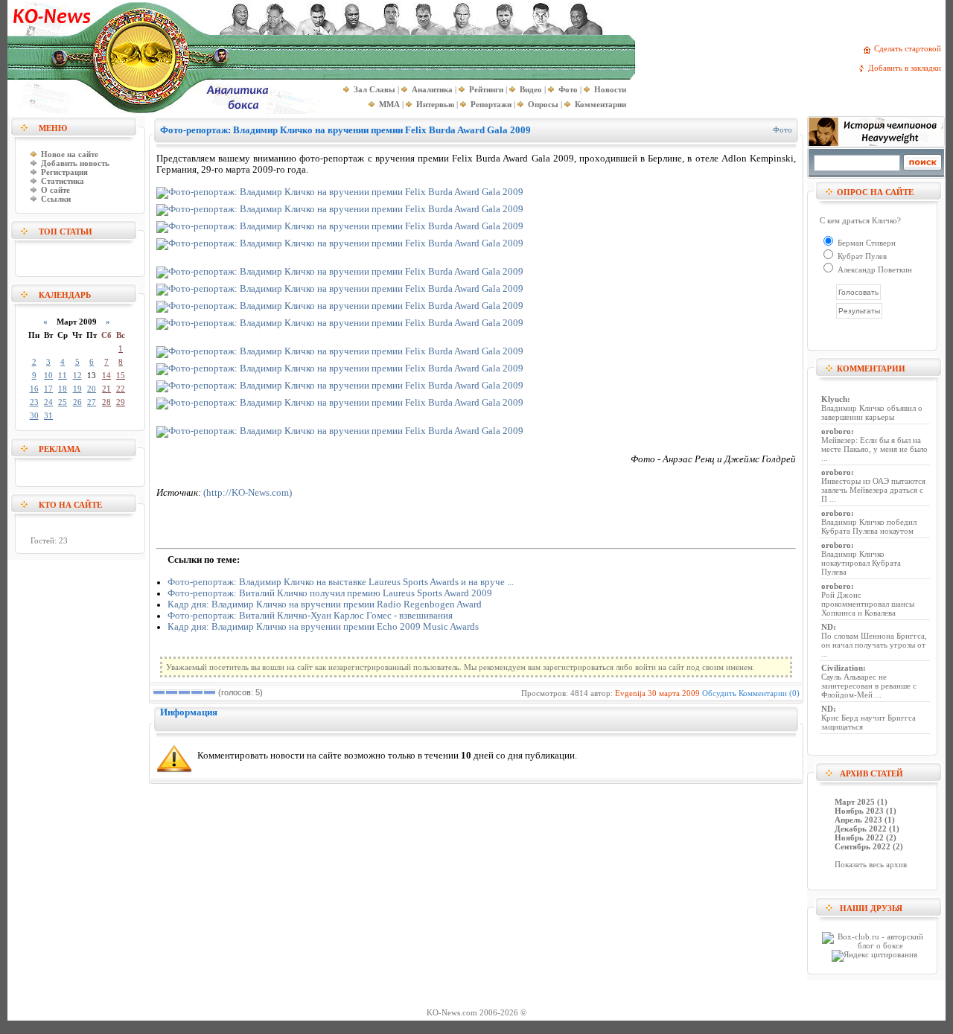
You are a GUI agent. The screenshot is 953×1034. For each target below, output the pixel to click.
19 (77, 388)
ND (827, 626)
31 (48, 415)
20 (91, 388)
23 (34, 402)
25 (62, 402)
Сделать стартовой (910, 48)
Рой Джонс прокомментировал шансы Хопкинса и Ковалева (867, 603)
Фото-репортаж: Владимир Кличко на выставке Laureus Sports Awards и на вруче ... (341, 582)
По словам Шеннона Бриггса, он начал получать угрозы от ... (874, 644)
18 (62, 388)
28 (106, 402)
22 (120, 388)
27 (91, 402)
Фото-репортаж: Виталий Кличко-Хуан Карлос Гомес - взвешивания (310, 615)
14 (106, 375)
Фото (782, 129)
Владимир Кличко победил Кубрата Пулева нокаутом (869, 526)
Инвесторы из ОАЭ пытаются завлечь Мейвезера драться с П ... (873, 489)
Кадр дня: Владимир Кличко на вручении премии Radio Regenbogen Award (325, 604)
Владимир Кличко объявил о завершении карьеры (871, 412)
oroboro (836, 431)
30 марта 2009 (674, 693)
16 (34, 388)
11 (62, 375)
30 (34, 415)
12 (77, 375)
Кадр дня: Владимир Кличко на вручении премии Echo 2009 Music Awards (323, 627)
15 (120, 375)
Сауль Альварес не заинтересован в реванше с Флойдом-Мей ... (869, 685)
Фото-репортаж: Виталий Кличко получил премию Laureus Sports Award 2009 (330, 593)
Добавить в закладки (907, 67)
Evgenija (630, 693)
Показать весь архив (871, 864)
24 (48, 402)
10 (48, 375)
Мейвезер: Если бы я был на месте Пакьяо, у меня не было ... (874, 448)
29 (120, 402)
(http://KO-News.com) (247, 493)
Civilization (842, 667)
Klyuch (834, 399)
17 (48, 388)
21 (106, 388)
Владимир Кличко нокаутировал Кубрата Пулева (861, 562)
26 (77, 402)
